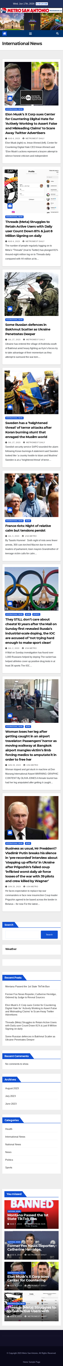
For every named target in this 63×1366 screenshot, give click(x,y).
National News (13, 1144)
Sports (36, 614)
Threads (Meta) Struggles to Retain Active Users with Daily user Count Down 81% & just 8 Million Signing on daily (31, 1025)
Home (25, 1362)
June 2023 (11, 1104)
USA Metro (30, 536)
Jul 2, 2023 (13, 648)
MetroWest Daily (35, 138)
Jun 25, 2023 (14, 887)
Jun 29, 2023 (14, 765)
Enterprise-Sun (36, 1224)
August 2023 (12, 1088)
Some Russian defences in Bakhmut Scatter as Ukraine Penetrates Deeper (27, 329)
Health (8, 1129)
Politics (9, 1160)
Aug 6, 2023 (14, 138)
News (28, 521)
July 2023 (10, 1096)
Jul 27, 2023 (14, 340)
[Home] (4, 33)
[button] (57, 33)
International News (14, 109)
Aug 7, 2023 (16, 1224)
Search (9, 924)
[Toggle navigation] (30, 33)
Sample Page (34, 1362)
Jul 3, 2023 (13, 536)
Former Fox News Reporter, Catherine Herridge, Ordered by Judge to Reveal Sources (31, 1251)
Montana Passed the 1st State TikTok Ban (27, 986)
